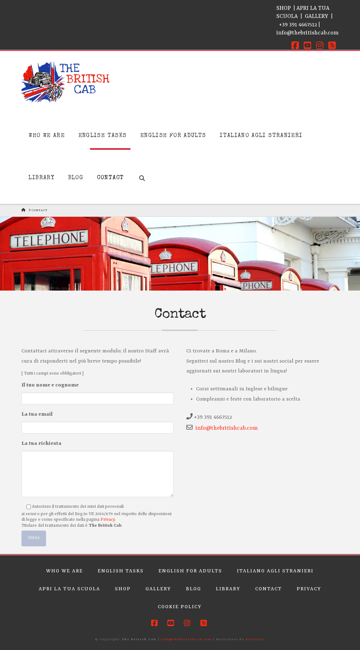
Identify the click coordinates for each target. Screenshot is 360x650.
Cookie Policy (180, 607)
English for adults (190, 571)
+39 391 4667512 (298, 25)
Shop (123, 589)
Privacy (108, 519)
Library (228, 589)
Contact (268, 589)
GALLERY (316, 16)
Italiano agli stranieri (275, 571)
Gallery (158, 589)
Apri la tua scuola (69, 589)
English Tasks (121, 571)
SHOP (283, 8)
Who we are (64, 571)
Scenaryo (255, 639)
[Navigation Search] (142, 169)
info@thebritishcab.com (307, 33)
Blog (193, 589)
